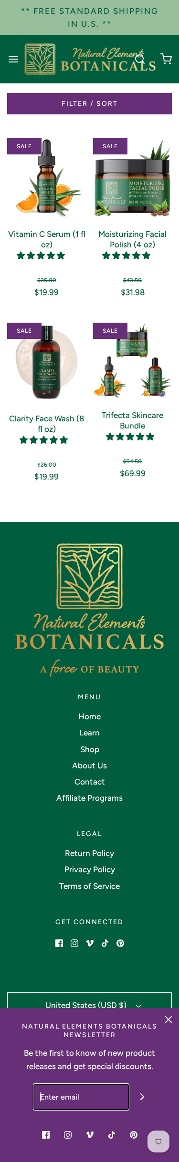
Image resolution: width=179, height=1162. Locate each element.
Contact (89, 781)
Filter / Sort (90, 104)
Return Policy (89, 853)
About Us (89, 765)
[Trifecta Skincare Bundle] (132, 359)
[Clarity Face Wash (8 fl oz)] (46, 361)
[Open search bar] (139, 59)
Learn (89, 732)
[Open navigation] (13, 59)
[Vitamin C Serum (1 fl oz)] (46, 177)
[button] (42, 255)
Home (89, 716)
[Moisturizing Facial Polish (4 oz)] (132, 177)
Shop (89, 749)
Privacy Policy (89, 869)
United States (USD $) (86, 1005)
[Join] (142, 1097)
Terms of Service (89, 886)
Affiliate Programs (89, 798)
